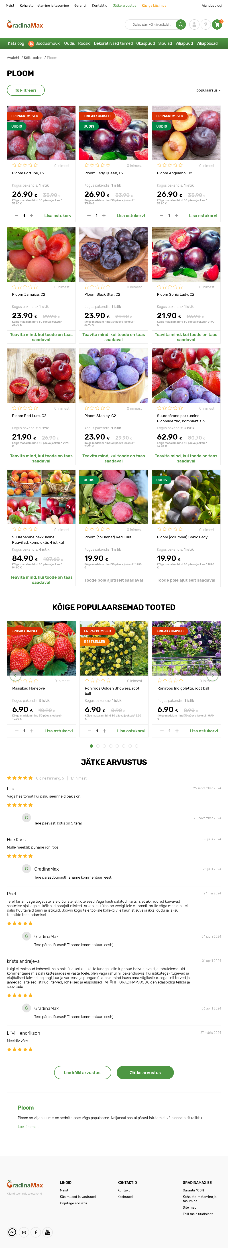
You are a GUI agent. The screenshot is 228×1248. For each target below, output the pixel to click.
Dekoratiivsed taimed (113, 43)
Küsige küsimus (154, 6)
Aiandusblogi (212, 6)
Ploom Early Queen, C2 (104, 173)
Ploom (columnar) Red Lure (108, 537)
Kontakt (124, 1190)
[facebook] (36, 1232)
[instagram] (24, 1232)
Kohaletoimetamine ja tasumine (44, 6)
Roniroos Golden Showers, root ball (112, 690)
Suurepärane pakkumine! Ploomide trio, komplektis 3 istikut (181, 418)
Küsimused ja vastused (78, 1197)
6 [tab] (123, 746)
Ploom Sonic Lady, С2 (175, 294)
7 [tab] (130, 746)
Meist (10, 6)
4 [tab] (110, 746)
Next (212, 675)
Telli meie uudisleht (198, 1214)
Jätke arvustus (124, 6)
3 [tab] (104, 746)
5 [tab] (117, 746)
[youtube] (47, 1232)
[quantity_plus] (31, 215)
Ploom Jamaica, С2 (28, 294)
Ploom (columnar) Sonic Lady (182, 537)
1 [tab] (91, 746)
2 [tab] (98, 746)
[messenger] (12, 1232)
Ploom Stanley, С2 (100, 415)
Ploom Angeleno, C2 (174, 173)
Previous (15, 675)
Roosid (84, 43)
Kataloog (16, 43)
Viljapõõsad (207, 43)
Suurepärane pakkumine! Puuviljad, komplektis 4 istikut (38, 539)
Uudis (69, 43)
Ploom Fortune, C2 (28, 173)
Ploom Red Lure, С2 (29, 415)
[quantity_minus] (16, 215)
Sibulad (165, 43)
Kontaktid (99, 6)
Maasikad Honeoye (28, 688)
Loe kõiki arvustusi (83, 1072)
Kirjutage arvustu (73, 1203)
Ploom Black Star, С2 (102, 294)
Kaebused (125, 1197)
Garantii (80, 6)
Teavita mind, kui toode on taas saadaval (41, 337)
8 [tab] (136, 746)
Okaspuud (145, 43)
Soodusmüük (47, 43)
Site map (189, 1207)
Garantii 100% (193, 1190)
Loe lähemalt (28, 1127)
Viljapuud (184, 43)
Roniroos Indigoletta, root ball (183, 688)
